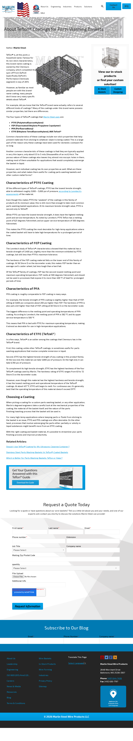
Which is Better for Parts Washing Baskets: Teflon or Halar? (34, 458)
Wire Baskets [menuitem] (45, 658)
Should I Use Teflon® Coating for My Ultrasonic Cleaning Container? (37, 446)
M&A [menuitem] (43, 13)
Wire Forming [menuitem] (45, 669)
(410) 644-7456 (114, 678)
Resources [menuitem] (12, 692)
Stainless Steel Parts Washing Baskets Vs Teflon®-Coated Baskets (37, 452)
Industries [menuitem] (67, 6)
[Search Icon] (103, 6)
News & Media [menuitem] (14, 686)
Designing (118, 90)
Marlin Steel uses (51, 117)
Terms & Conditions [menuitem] (16, 703)
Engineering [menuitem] (56, 6)
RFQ (126, 6)
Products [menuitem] (78, 6)
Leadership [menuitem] (12, 664)
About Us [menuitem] (44, 6)
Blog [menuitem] (9, 697)
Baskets (102, 90)
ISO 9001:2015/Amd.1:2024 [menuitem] (19, 675)
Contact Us (113, 6)
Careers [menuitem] (10, 681)
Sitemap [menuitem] (43, 686)
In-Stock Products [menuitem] (47, 664)
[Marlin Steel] (9, 9)
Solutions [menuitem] (88, 6)
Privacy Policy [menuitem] (45, 681)
